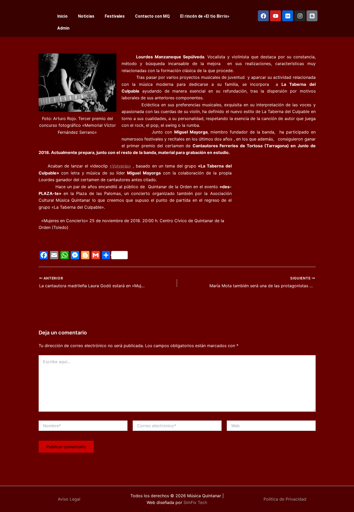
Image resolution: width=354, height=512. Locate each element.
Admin (63, 28)
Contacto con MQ (152, 16)
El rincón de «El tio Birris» (204, 16)
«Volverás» (120, 166)
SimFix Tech (194, 502)
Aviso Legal (69, 499)
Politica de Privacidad (285, 499)
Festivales (115, 16)
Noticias (86, 16)
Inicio (62, 16)
